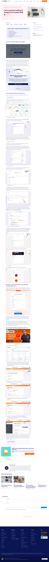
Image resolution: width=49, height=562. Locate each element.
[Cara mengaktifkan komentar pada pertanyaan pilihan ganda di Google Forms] (31, 479)
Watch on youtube (9, 341)
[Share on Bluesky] (41, 35)
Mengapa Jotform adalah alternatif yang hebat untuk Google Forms (38, 28)
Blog (9, 1)
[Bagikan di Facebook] (35, 35)
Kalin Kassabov (13, 138)
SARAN (2, 484)
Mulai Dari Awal (18, 88)
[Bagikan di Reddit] (39, 35)
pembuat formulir (26, 434)
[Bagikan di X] (34, 35)
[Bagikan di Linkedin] (37, 35)
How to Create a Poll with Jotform (13, 330)
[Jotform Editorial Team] (4, 14)
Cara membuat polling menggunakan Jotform (38, 30)
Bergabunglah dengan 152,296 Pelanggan (29, 453)
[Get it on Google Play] (44, 533)
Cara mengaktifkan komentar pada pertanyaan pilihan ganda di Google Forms (31, 486)
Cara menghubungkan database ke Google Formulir (19, 486)
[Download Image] (29, 115)
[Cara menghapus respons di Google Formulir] (6, 479)
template (9, 345)
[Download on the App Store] (44, 535)
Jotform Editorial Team (7, 14)
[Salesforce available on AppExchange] (44, 537)
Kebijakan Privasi (17, 509)
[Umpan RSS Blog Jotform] (42, 35)
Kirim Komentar (44, 507)
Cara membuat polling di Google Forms (37, 26)
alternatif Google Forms (9, 288)
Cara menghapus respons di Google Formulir (6, 486)
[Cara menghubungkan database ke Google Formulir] (19, 479)
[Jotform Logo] (4, 1)
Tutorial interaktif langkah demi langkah (37, 24)
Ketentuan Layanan (22, 509)
